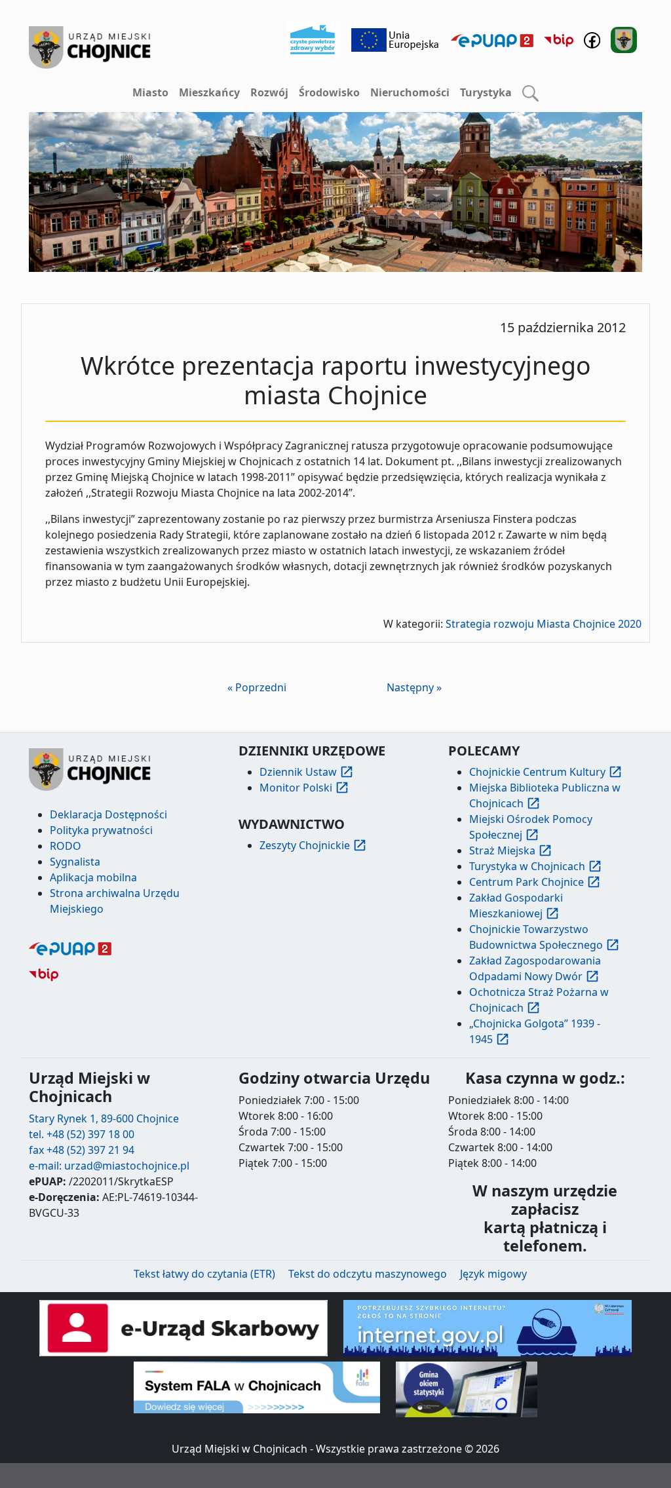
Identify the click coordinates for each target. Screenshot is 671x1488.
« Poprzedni (256, 687)
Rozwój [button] (269, 92)
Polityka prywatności (101, 830)
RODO (65, 846)
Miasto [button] (150, 92)
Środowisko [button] (329, 92)
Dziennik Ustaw (298, 772)
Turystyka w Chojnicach (527, 866)
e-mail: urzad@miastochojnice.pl (109, 1165)
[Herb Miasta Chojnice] (90, 47)
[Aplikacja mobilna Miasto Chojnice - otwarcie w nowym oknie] (624, 38)
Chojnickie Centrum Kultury (537, 772)
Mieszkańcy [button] (209, 92)
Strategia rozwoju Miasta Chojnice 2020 (544, 624)
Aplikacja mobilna (93, 877)
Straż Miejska (502, 850)
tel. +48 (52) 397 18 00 (81, 1134)
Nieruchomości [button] (410, 92)
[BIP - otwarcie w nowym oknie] (558, 40)
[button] (530, 93)
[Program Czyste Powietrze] (312, 38)
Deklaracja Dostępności (108, 814)
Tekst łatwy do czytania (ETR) (204, 1274)
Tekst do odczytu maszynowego (367, 1274)
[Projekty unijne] (395, 38)
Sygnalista (75, 861)
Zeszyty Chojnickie (304, 845)
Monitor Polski (295, 787)
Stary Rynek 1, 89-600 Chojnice (104, 1118)
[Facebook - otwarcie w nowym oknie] (592, 38)
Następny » (414, 687)
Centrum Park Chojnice (526, 882)
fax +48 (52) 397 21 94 (81, 1150)
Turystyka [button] (486, 92)
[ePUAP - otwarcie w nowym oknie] (492, 40)
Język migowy (493, 1274)
